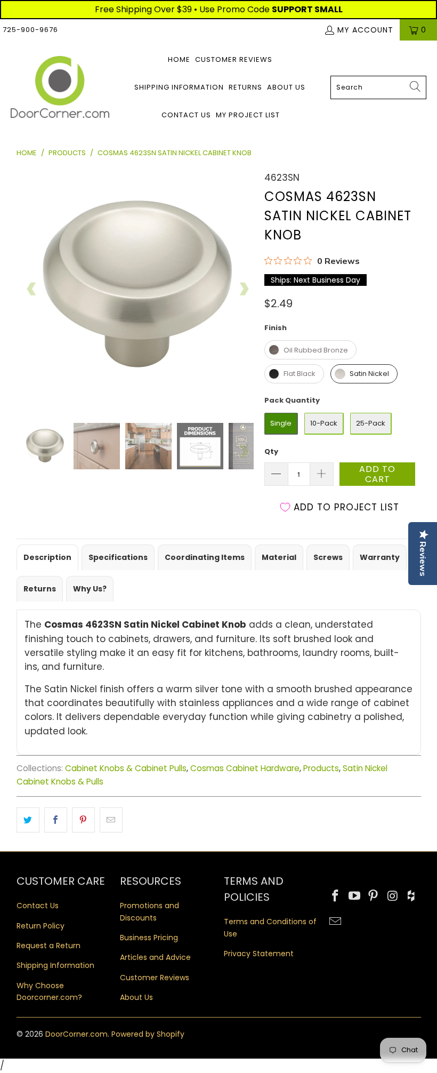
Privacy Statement (259, 953)
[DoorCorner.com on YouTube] (354, 896)
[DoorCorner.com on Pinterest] (374, 896)
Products (321, 768)
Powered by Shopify (147, 1034)
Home (179, 59)
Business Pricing (149, 937)
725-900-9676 (30, 30)
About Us (286, 87)
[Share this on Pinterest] (83, 819)
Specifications (118, 557)
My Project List (248, 115)
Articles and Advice (155, 957)
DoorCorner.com (76, 1034)
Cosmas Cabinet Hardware (245, 768)
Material (279, 557)
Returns (245, 87)
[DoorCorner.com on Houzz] (412, 896)
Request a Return (48, 945)
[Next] (243, 289)
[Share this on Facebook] (55, 819)
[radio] (310, 349)
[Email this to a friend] (111, 819)
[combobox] (378, 87)
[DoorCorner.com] (60, 87)
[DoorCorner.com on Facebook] (336, 896)
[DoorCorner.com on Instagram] (393, 896)
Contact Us (186, 115)
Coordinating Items (205, 557)
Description (47, 557)
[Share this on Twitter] (28, 819)
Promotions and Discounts (149, 911)
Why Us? (90, 588)
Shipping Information (179, 87)
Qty (271, 451)
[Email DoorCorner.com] (336, 922)
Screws (328, 557)
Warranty (380, 557)
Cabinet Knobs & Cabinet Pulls (126, 768)
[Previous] (32, 289)
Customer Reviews (233, 59)
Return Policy (40, 925)
